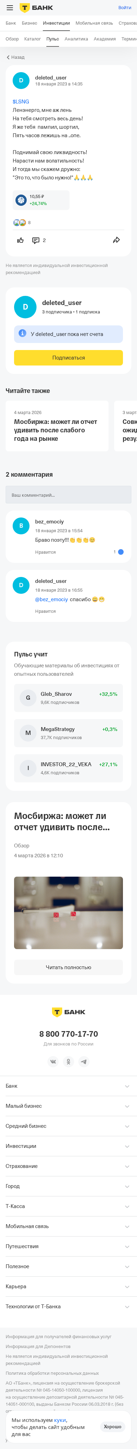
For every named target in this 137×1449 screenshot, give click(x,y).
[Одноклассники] (68, 1061)
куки (60, 1419)
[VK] (53, 1061)
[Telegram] (84, 1061)
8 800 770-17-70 (68, 1034)
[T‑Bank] (36, 8)
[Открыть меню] (10, 8)
